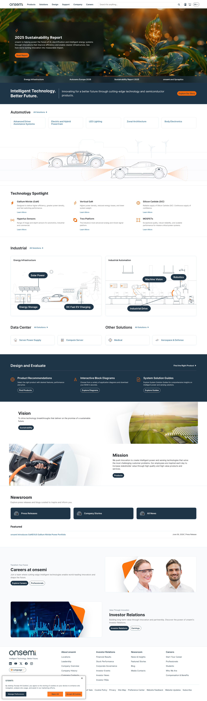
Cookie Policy (101, 690)
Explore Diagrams (90, 390)
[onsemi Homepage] (16, 4)
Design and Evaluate (28, 365)
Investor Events (103, 670)
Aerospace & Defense (172, 340)
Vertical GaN (86, 201)
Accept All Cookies (73, 694)
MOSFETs (148, 218)
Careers (170, 652)
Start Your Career (174, 657)
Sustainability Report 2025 (126, 79)
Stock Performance (105, 661)
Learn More (21, 212)
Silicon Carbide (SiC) (153, 201)
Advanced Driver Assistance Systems (24, 122)
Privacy (112, 690)
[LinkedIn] (10, 663)
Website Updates (173, 690)
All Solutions (39, 112)
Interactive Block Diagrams (97, 378)
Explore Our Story (187, 93)
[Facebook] (26, 663)
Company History (69, 670)
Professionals (37, 583)
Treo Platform (87, 218)
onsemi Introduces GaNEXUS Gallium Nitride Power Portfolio (38, 534)
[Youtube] (16, 663)
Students (170, 666)
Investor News (102, 675)
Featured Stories (138, 661)
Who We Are (171, 670)
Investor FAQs (102, 680)
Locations (65, 657)
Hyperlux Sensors (26, 218)
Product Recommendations (34, 378)
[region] (44, 687)
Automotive (21, 112)
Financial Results (103, 657)
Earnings (136, 628)
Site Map (122, 690)
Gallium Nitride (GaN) (28, 201)
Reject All (55, 694)
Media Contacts (138, 670)
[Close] (82, 678)
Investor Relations (119, 628)
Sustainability (26, 427)
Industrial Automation (119, 260)
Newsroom (136, 652)
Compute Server (74, 340)
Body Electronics (173, 121)
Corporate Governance (106, 666)
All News (151, 513)
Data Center (21, 327)
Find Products (25, 390)
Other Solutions (118, 327)
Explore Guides (152, 390)
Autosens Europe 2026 (80, 79)
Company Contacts (70, 675)
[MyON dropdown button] (186, 4)
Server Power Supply (30, 340)
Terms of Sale (86, 690)
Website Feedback (155, 690)
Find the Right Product (184, 365)
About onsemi (68, 652)
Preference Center (136, 690)
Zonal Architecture (136, 121)
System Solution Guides (158, 378)
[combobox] (137, 4)
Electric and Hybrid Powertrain (61, 122)
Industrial (19, 248)
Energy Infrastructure (34, 79)
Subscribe (187, 690)
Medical (118, 340)
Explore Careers (19, 583)
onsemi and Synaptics (173, 79)
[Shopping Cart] (191, 4)
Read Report (22, 55)
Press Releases (29, 513)
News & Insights (138, 657)
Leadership (66, 661)
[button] (179, 4)
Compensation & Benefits (177, 675)
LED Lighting (95, 121)
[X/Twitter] (21, 663)
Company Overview (70, 666)
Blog (133, 666)
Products (118, 475)
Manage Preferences (16, 694)
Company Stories (93, 513)
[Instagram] (31, 663)
